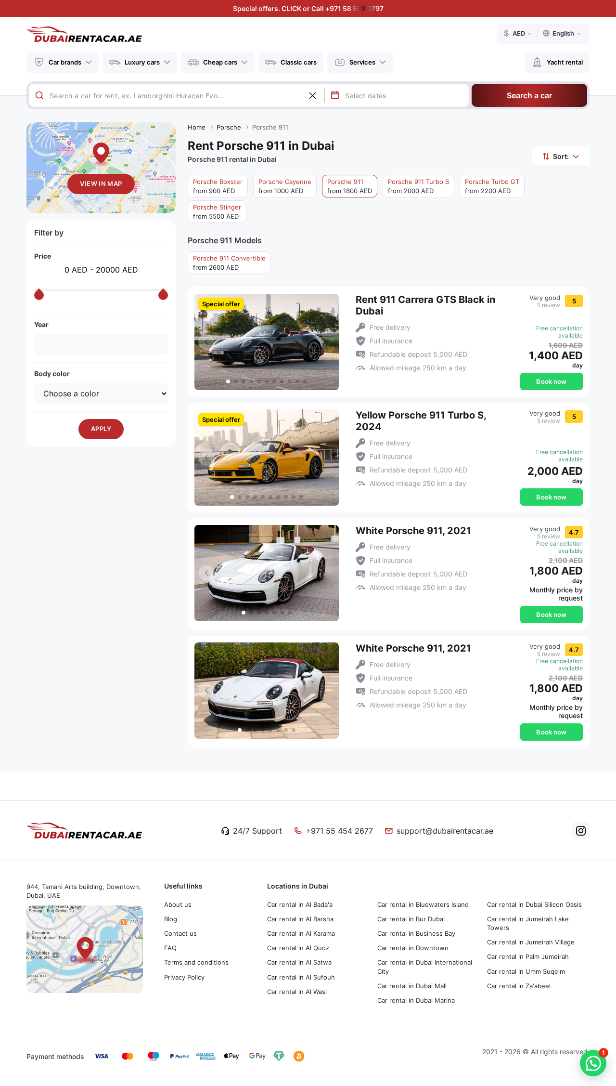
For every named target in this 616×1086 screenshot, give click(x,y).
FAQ (170, 948)
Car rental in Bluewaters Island (423, 904)
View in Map (101, 183)
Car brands (65, 62)
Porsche (229, 127)
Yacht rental (565, 62)
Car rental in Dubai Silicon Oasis (534, 904)
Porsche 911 (349, 186)
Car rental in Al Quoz (298, 948)
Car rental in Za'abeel (519, 986)
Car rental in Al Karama (301, 933)
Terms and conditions (196, 962)
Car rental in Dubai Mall (412, 986)
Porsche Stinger (217, 211)
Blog (170, 919)
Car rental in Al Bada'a (300, 904)
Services (362, 62)
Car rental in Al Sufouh (301, 977)
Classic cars (299, 62)
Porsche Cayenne (284, 186)
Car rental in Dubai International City (424, 966)
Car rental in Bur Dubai (411, 919)
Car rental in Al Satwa (299, 962)
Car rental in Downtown (413, 948)
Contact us (180, 933)
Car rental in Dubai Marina (416, 1000)
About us (178, 904)
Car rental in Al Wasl (297, 991)
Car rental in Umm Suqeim (526, 971)
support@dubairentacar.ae (445, 831)
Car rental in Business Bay (416, 933)
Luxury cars (142, 62)
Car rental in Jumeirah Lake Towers (528, 923)
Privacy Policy (184, 977)
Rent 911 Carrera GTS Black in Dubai (425, 305)
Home (196, 127)
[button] (327, 342)
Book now (551, 381)
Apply (101, 428)
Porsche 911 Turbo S (418, 186)
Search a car (529, 95)
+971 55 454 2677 (339, 831)
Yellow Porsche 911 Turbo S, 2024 (421, 420)
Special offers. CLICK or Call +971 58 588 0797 (308, 8)
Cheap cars (220, 62)
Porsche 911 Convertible (229, 262)
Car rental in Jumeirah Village (531, 942)
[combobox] (187, 95)
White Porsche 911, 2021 (413, 530)
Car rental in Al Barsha (300, 919)
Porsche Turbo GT (492, 186)
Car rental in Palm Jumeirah (528, 956)
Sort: (561, 156)
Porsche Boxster (218, 186)
